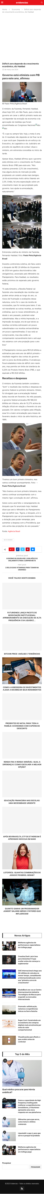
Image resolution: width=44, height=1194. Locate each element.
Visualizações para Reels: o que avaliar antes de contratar (29, 1039)
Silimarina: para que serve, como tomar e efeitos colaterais (29, 1121)
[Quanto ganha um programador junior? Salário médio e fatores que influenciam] (22, 892)
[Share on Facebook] (18, 549)
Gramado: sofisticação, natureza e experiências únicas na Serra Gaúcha (28, 1008)
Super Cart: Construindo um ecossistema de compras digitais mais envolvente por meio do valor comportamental (29, 1025)
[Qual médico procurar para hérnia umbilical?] (22, 1073)
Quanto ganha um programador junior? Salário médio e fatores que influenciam (22, 911)
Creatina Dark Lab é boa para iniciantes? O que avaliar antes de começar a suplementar (29, 960)
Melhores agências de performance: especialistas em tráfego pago (29, 944)
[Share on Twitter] (22, 549)
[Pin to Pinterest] (28, 549)
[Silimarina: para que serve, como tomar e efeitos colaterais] (9, 1122)
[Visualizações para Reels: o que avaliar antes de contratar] (9, 1040)
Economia (16, 9)
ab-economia (8, 540)
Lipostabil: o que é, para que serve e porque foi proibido (29, 1134)
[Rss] (22, 1188)
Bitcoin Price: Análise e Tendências (22, 654)
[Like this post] (12, 549)
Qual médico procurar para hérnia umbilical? (18, 1091)
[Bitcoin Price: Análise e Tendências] (22, 637)
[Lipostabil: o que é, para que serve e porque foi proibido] (9, 1136)
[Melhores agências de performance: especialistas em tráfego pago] (9, 946)
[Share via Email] (33, 549)
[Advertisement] (22, 38)
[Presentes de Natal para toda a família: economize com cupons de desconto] (22, 706)
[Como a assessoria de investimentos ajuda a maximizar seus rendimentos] (22, 670)
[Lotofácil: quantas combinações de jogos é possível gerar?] (22, 856)
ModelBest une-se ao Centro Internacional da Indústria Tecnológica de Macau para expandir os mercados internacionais (29, 994)
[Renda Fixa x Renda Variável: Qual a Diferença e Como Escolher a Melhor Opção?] (22, 745)
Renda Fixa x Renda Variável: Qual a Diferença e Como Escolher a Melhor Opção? (22, 764)
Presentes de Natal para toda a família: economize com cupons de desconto (22, 726)
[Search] (42, 3)
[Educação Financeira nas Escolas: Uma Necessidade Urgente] (22, 784)
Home (4, 9)
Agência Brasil (14, 531)
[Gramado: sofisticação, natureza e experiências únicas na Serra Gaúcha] (9, 1009)
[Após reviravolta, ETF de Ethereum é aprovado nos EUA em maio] (22, 820)
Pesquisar (6, 1163)
